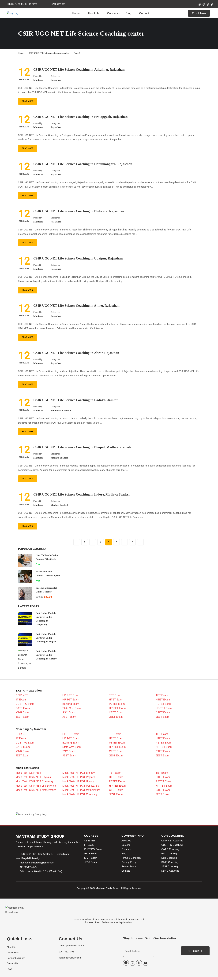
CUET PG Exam (25, 704)
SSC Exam (68, 712)
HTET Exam (116, 699)
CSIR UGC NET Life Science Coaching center (49, 53)
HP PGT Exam (70, 695)
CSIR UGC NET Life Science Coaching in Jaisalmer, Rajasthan (79, 69)
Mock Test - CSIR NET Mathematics (36, 790)
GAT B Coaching (170, 849)
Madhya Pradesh (59, 457)
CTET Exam (116, 712)
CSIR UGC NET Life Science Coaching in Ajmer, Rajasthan (76, 305)
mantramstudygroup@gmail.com (37, 862)
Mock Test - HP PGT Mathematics (81, 790)
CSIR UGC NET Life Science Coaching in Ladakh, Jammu (75, 400)
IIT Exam (21, 699)
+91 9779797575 (28, 867)
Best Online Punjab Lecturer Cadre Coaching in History (46, 655)
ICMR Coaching (169, 862)
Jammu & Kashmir (61, 410)
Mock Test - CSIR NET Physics (33, 777)
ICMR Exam (22, 712)
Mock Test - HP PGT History (78, 781)
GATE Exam (23, 708)
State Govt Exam (71, 708)
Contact (144, 13)
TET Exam (115, 695)
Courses (112, 13)
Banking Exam (70, 704)
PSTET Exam (117, 704)
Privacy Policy (128, 862)
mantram (38, 80)
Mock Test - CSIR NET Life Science (36, 785)
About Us (93, 13)
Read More (27, 101)
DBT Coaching (169, 857)
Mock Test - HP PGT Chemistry (80, 794)
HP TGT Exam (70, 699)
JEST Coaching (169, 866)
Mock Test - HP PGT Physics (78, 777)
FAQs (9, 968)
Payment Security (16, 958)
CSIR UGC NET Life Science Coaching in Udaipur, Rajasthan (78, 258)
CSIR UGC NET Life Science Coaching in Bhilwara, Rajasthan (78, 211)
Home (76, 13)
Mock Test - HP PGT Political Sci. (81, 785)
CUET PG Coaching (172, 845)
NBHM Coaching (170, 870)
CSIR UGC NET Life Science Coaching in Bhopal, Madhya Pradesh (82, 447)
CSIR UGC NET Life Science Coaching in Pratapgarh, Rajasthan (80, 117)
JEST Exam (22, 716)
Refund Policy (128, 866)
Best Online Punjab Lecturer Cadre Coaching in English (46, 638)
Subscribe (195, 951)
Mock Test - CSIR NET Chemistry (34, 781)
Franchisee (127, 849)
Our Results (13, 952)
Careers (125, 845)
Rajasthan (56, 80)
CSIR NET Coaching (172, 840)
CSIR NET (22, 695)
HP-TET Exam (117, 708)
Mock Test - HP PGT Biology (78, 772)
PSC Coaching (169, 853)
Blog (128, 13)
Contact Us (12, 963)
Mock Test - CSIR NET (28, 772)
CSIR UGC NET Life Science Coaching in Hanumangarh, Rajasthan (82, 164)
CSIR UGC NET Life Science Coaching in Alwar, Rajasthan (76, 353)
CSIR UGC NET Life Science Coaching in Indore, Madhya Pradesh (81, 494)
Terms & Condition (131, 857)
